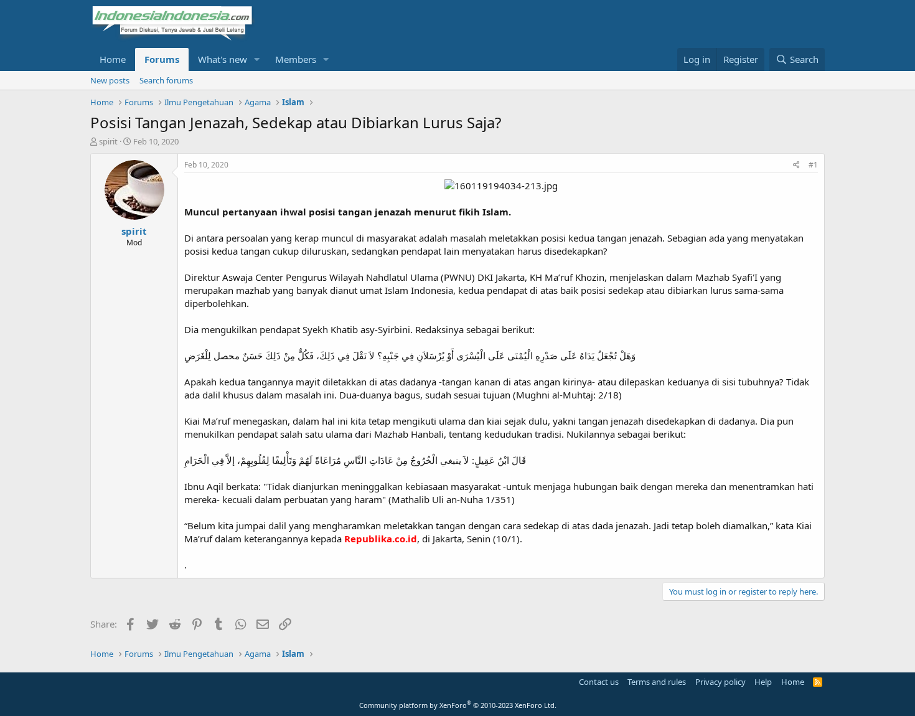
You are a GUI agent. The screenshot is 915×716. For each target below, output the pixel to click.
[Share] (796, 165)
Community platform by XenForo (457, 705)
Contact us (599, 681)
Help (763, 681)
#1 (813, 164)
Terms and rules (656, 681)
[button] (257, 59)
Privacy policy (720, 681)
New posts (109, 80)
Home (113, 59)
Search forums (166, 80)
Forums (161, 59)
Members (295, 59)
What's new (222, 59)
